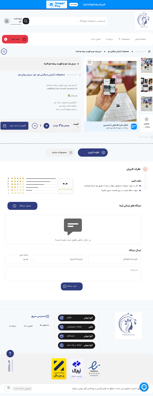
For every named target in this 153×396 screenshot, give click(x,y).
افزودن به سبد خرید (18, 125)
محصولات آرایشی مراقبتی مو (118, 51)
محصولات (125, 39)
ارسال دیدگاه (25, 205)
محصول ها (44, 325)
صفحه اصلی (140, 39)
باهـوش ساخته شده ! (22, 388)
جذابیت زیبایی (141, 51)
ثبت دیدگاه (71, 286)
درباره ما (109, 39)
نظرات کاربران (93, 152)
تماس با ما (96, 39)
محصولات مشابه (59, 152)
